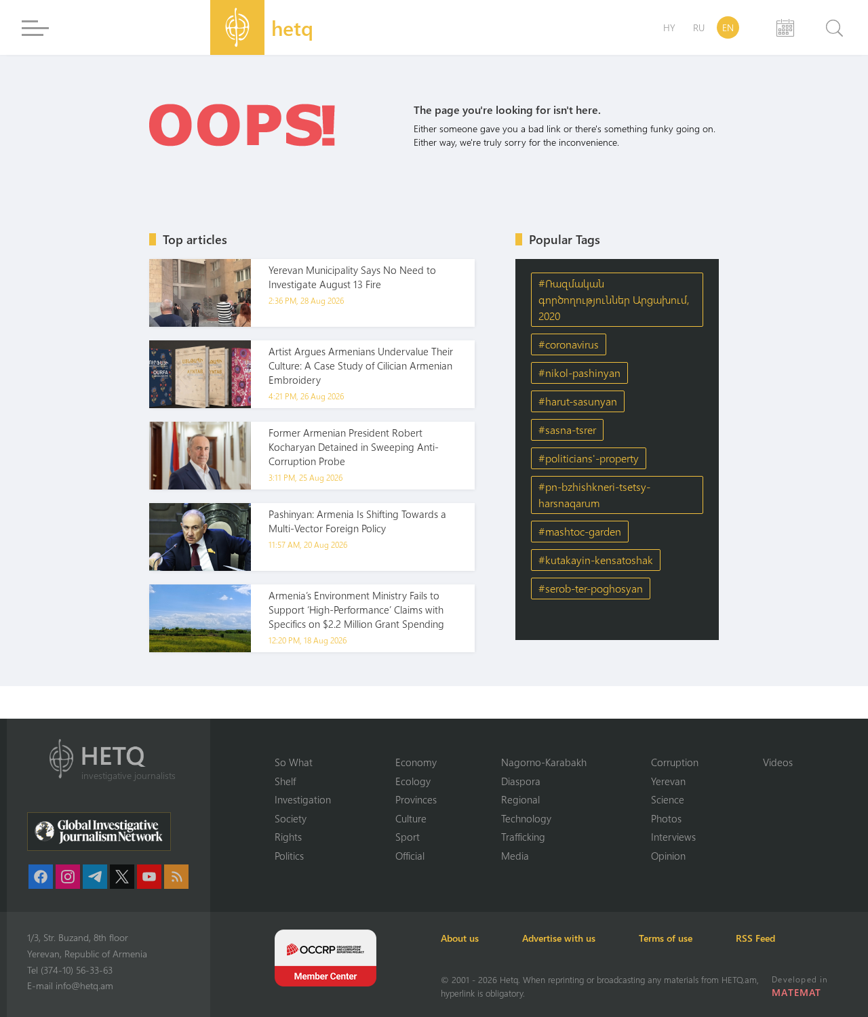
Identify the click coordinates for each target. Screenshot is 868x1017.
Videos (778, 762)
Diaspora (520, 781)
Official (410, 855)
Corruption (674, 762)
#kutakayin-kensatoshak (595, 560)
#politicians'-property (588, 458)
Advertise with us (558, 938)
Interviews (673, 836)
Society (291, 818)
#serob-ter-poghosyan (590, 588)
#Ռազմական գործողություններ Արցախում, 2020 (614, 299)
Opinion (668, 855)
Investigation (303, 799)
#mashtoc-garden (579, 531)
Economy (416, 762)
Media (515, 855)
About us (460, 938)
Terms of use (665, 938)
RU (699, 27)
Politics (289, 855)
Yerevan (668, 781)
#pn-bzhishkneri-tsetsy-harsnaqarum (594, 494)
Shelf (285, 781)
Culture (411, 818)
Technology (526, 818)
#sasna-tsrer (567, 429)
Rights (288, 836)
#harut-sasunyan (577, 401)
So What (294, 762)
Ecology (413, 781)
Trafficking (523, 836)
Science (667, 799)
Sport (407, 836)
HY (669, 27)
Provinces (416, 799)
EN (728, 27)
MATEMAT (796, 992)
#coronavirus (568, 344)
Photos (666, 818)
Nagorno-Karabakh (544, 762)
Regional (520, 799)
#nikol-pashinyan (579, 372)
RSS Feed (755, 938)
